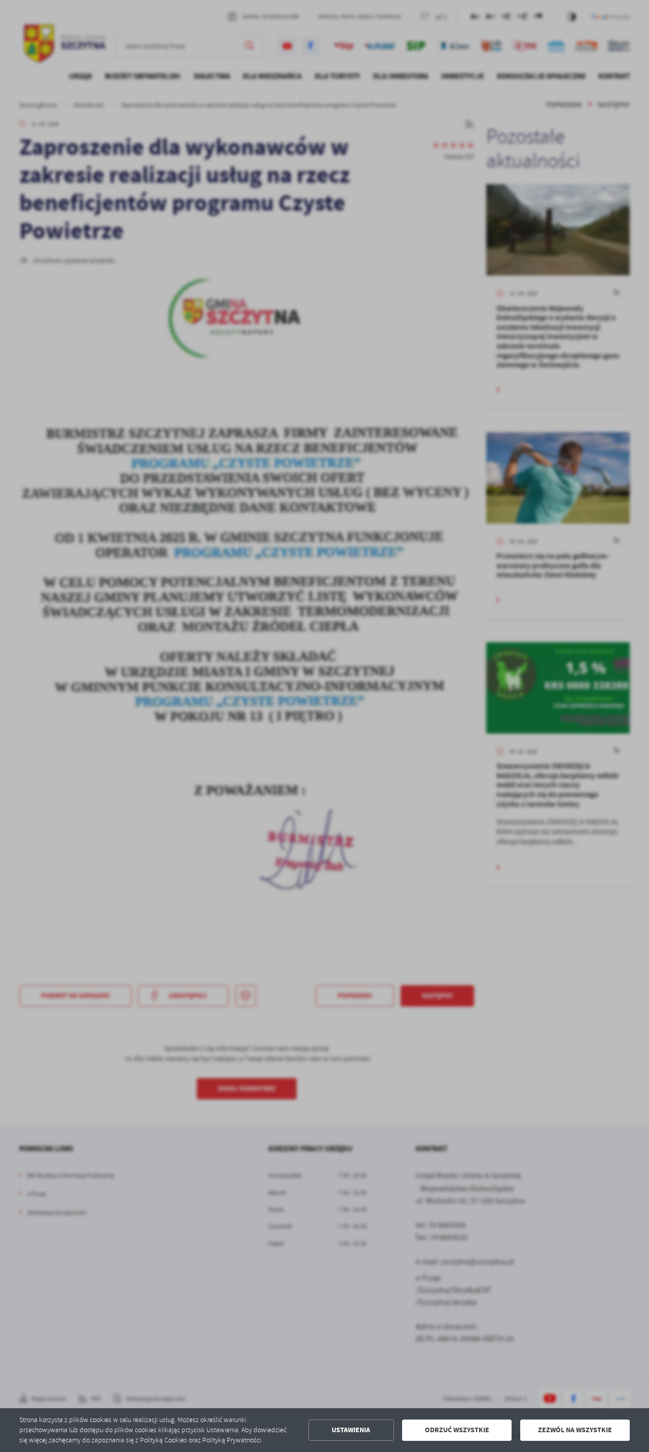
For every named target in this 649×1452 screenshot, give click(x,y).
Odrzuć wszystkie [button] (457, 1430)
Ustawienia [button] (351, 1430)
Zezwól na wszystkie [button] (575, 1430)
